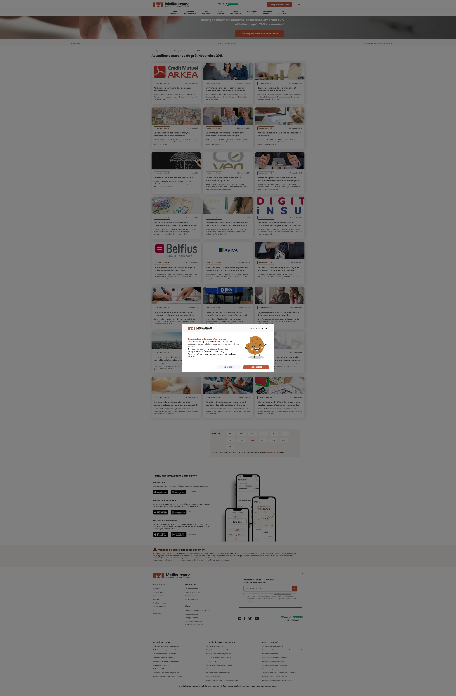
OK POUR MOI (256, 367)
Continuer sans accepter (258, 330)
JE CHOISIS (228, 367)
